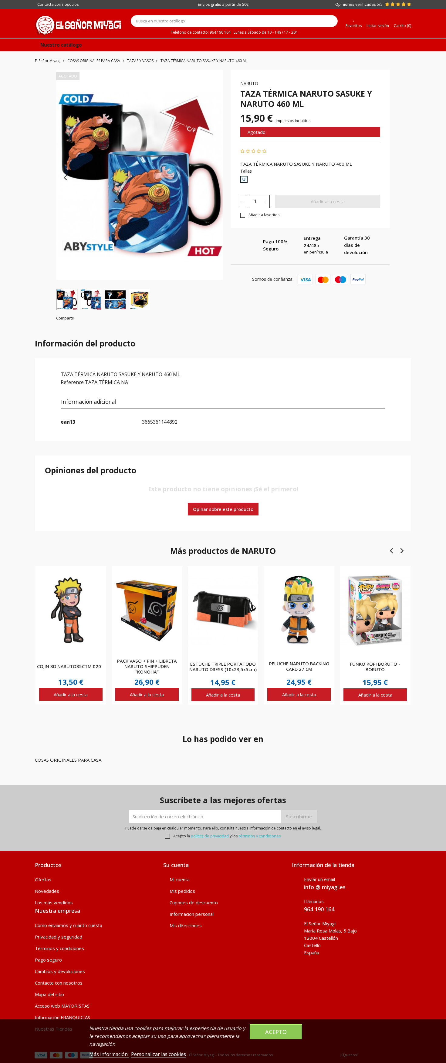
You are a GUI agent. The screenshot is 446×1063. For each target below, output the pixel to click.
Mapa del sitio (49, 994)
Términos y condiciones (59, 948)
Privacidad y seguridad (58, 937)
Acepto (276, 1031)
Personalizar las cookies (158, 1054)
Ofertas (43, 879)
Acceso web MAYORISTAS (62, 1006)
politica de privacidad (210, 836)
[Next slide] (213, 178)
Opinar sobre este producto (223, 509)
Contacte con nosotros (59, 983)
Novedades (47, 891)
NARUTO (249, 83)
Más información (109, 1054)
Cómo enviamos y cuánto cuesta (68, 925)
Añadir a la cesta (328, 201)
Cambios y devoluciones (60, 971)
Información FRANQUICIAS (62, 1017)
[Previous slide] (66, 178)
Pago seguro (48, 960)
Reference (72, 382)
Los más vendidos (54, 902)
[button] (66, 299)
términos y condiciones (260, 836)
